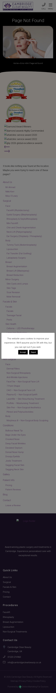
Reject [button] (33, 352)
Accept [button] (23, 352)
